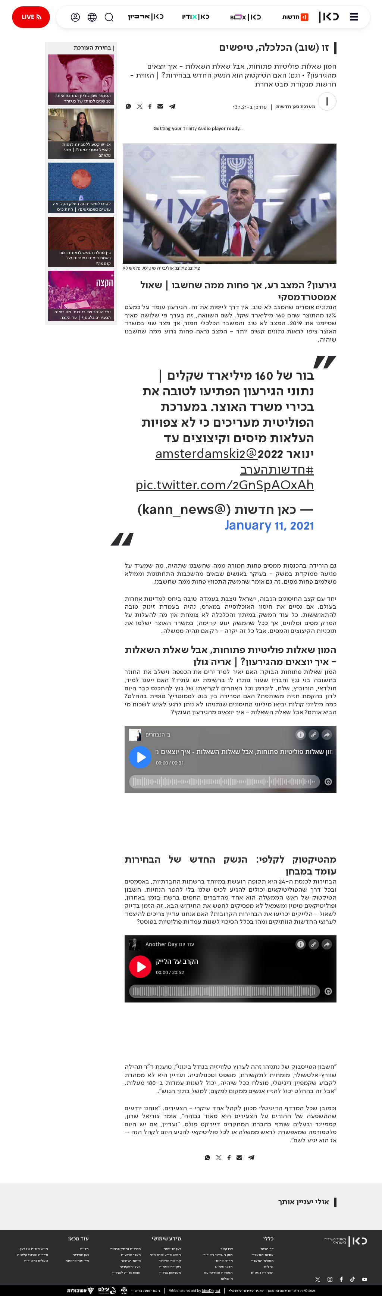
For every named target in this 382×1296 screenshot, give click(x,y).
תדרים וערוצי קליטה (32, 1255)
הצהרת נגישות (262, 1273)
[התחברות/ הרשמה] (75, 17)
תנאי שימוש (224, 1267)
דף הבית (266, 1249)
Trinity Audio (197, 129)
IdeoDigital (211, 1291)
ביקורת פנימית (170, 1267)
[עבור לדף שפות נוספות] (92, 17)
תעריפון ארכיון (170, 1273)
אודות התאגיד (262, 1255)
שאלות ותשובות (36, 1261)
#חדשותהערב (277, 470)
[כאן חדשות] (295, 17)
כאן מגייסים (172, 1249)
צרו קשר (226, 1249)
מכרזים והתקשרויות (125, 1249)
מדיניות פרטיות (77, 1261)
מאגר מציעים (131, 1255)
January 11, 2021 (269, 526)
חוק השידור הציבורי (218, 1255)
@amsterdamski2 (206, 454)
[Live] (31, 17)
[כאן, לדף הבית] (328, 17)
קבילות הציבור (170, 1261)
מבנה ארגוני (224, 1261)
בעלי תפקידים (130, 1267)
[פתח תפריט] (354, 17)
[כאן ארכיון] (145, 17)
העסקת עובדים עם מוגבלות (218, 1276)
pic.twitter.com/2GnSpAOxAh (224, 486)
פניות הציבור (131, 1261)
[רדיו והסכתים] (195, 17)
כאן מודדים (80, 1255)
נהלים (268, 1267)
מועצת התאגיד (262, 1261)
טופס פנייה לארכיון (126, 1273)
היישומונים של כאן (34, 1249)
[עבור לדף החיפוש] (108, 17)
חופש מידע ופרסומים (165, 1255)
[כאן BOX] (245, 17)
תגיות (84, 1249)
